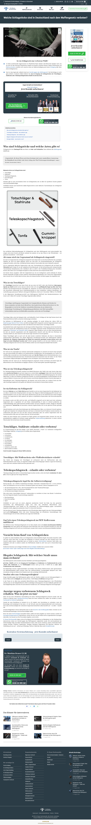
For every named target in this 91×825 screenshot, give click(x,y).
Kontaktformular (50, 626)
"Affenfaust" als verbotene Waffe (19, 330)
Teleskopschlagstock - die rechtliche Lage (16, 134)
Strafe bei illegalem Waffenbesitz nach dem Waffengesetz (51, 725)
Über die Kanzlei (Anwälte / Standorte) (55, 755)
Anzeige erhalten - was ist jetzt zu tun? (15, 139)
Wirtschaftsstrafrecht (29, 800)
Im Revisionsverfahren (8, 775)
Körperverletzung (40, 418)
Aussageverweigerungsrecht (11, 615)
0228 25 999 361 (59, 1)
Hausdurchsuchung (22, 598)
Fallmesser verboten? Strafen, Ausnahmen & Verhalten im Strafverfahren (20, 718)
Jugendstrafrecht (28, 793)
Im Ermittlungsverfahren (8, 767)
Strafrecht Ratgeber (7, 757)
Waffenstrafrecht (8, 29)
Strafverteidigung (7, 765)
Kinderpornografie (29, 762)
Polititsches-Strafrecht (30, 774)
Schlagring (53, 67)
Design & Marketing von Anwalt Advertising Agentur (45, 817)
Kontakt (48, 757)
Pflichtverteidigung (7, 777)
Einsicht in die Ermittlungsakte (41, 609)
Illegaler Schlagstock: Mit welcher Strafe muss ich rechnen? (20, 137)
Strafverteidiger (16, 613)
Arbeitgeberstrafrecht (29, 795)
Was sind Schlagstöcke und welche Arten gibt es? (18, 130)
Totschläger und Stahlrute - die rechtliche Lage (17, 132)
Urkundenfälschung (29, 779)
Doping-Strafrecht (29, 769)
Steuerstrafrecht (28, 757)
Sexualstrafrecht (28, 759)
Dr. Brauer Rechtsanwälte (10, 619)
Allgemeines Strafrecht (30, 755)
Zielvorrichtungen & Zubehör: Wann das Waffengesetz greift (52, 717)
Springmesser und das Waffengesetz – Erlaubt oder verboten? (19, 735)
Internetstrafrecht (29, 786)
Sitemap (56, 813)
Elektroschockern (10, 67)
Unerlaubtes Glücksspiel (30, 776)
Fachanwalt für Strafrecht (10, 600)
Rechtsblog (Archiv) (7, 755)
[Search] (86, 4)
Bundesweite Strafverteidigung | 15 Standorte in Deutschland (19, 1)
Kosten (48, 762)
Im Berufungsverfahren (8, 772)
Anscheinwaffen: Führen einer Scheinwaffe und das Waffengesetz (20, 726)
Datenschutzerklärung (44, 813)
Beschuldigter (33, 547)
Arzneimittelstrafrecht (29, 771)
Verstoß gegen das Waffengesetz (38, 72)
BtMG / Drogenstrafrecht (30, 764)
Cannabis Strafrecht (29, 767)
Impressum (35, 813)
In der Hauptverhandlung (8, 770)
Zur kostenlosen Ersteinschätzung (15, 106)
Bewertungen (50, 759)
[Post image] (7, 718)
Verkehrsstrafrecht (29, 783)
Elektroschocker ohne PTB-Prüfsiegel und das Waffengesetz (52, 734)
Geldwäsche (27, 781)
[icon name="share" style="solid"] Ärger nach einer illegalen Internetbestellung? (24, 548)
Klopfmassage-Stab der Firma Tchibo (13, 323)
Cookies (52, 813)
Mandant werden (50, 764)
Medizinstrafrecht (29, 798)
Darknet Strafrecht (29, 788)
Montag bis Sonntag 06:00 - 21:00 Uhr (14, 3)
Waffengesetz (58, 149)
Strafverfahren (42, 541)
